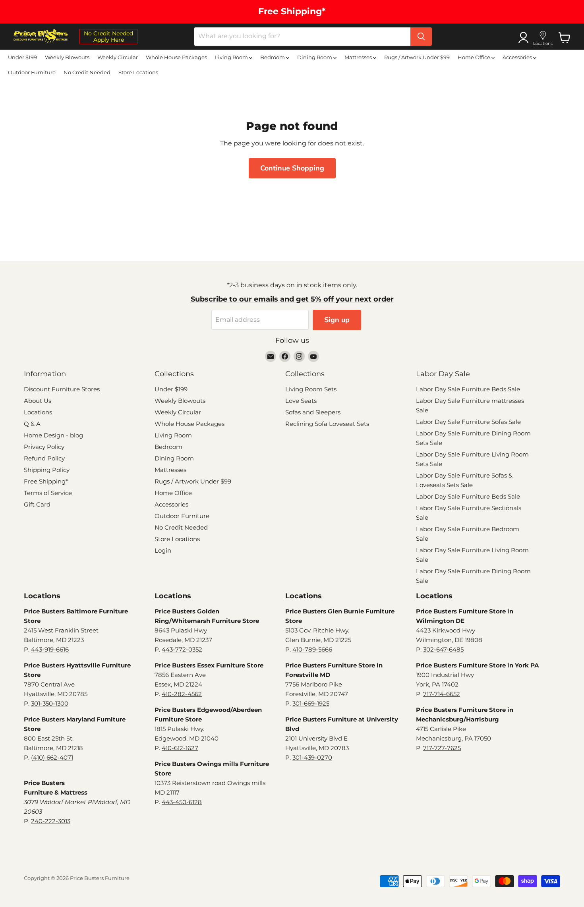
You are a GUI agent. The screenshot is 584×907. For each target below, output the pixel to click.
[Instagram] (299, 356)
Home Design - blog (53, 435)
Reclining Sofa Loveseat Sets (327, 423)
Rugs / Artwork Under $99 (417, 57)
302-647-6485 (443, 649)
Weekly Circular (117, 57)
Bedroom (273, 57)
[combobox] (302, 36)
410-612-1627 (180, 748)
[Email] (270, 356)
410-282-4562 (182, 694)
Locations (38, 412)
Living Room (232, 57)
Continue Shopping (292, 168)
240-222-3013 (50, 821)
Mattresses (358, 57)
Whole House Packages (176, 57)
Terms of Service (48, 493)
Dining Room (315, 57)
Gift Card (37, 504)
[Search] (421, 36)
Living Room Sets (310, 389)
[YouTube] (313, 356)
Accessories (518, 57)
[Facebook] (284, 356)
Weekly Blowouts (67, 57)
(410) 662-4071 (52, 757)
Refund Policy (44, 458)
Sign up (337, 320)
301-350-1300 (49, 703)
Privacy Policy (44, 447)
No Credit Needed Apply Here (108, 36)
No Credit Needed (87, 72)
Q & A (32, 423)
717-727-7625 (442, 748)
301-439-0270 (312, 757)
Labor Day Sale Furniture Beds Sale (468, 389)
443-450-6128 (182, 802)
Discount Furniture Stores (62, 389)
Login (163, 550)
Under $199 (22, 57)
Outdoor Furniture (32, 72)
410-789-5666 (312, 649)
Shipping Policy (47, 470)
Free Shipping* (46, 481)
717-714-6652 (441, 694)
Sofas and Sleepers (312, 412)
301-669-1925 (310, 703)
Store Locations (138, 72)
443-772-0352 (182, 649)
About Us (37, 400)
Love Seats (301, 400)
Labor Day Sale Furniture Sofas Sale (468, 421)
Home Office (474, 57)
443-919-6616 (50, 649)
